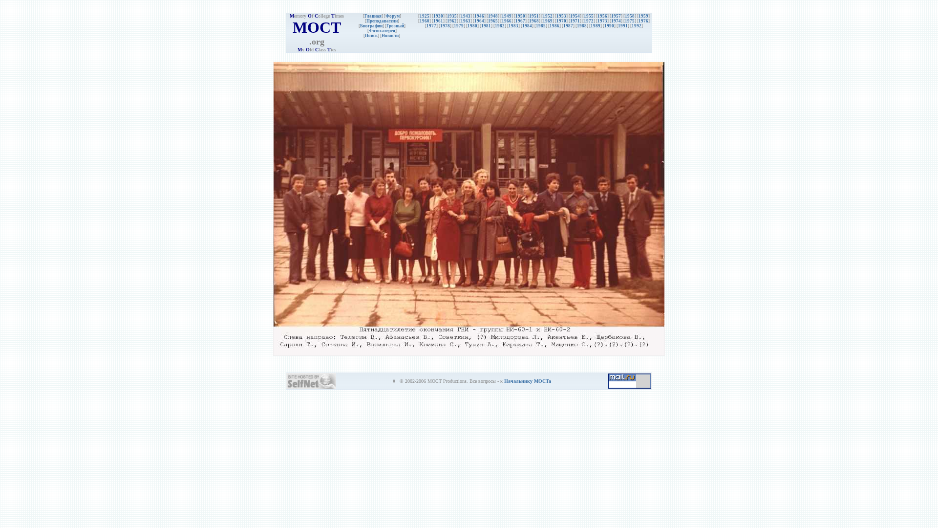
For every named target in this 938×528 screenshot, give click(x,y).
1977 (431, 25)
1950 (520, 16)
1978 (445, 25)
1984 (527, 25)
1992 (636, 25)
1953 (561, 16)
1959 (643, 16)
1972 (589, 21)
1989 (595, 25)
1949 (507, 16)
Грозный (395, 25)
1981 (486, 25)
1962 (452, 21)
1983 (513, 25)
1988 (582, 25)
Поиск (371, 35)
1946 (479, 16)
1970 (561, 21)
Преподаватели (382, 21)
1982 (500, 25)
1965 (493, 21)
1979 (459, 25)
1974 (616, 21)
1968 (534, 21)
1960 (424, 21)
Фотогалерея (382, 30)
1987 (568, 25)
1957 (616, 16)
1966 (507, 21)
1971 (575, 21)
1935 (452, 16)
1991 (623, 25)
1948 (493, 16)
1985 (541, 25)
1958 (630, 16)
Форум (392, 16)
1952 (548, 16)
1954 (575, 16)
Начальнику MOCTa (527, 381)
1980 (472, 25)
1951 (534, 16)
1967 (520, 21)
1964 (479, 21)
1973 (602, 21)
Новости (390, 35)
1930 (438, 16)
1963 (465, 21)
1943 (465, 16)
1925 (424, 16)
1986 (554, 25)
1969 (548, 21)
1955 (589, 16)
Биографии (371, 25)
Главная (373, 16)
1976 (643, 21)
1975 (630, 21)
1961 (438, 21)
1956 (602, 16)
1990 (609, 25)
